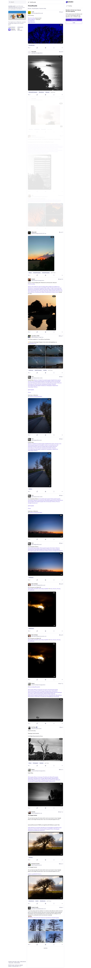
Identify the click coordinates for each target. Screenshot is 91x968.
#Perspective (30, 150)
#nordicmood (60, 550)
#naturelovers (50, 549)
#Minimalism (55, 691)
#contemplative (41, 445)
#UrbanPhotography (45, 151)
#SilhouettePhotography (33, 695)
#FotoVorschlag (31, 18)
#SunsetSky (47, 201)
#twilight (34, 443)
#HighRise (60, 147)
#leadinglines (49, 449)
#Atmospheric (38, 779)
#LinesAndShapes (37, 153)
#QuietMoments (52, 695)
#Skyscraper (52, 146)
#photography (31, 588)
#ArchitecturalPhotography (52, 148)
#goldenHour (30, 829)
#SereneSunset (31, 200)
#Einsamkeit (37, 687)
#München (36, 286)
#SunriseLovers (59, 290)
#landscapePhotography (45, 829)
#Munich (30, 286)
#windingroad (44, 447)
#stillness (35, 450)
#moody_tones (58, 443)
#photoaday (41, 588)
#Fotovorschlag (31, 687)
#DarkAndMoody (31, 779)
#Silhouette (52, 201)
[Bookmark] (54, 48)
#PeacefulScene (31, 696)
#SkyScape (40, 695)
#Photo (51, 829)
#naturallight (30, 450)
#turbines (54, 447)
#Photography (36, 144)
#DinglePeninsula (57, 827)
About (16, 961)
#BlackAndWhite (47, 693)
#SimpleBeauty (50, 696)
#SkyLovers (59, 289)
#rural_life (56, 445)
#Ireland (35, 829)
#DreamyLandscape (58, 692)
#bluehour (30, 443)
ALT (61, 42)
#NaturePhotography (56, 200)
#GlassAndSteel (55, 144)
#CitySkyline (36, 289)
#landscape (30, 446)
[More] (62, 48)
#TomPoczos (42, 144)
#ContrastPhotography (32, 147)
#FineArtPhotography (40, 691)
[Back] (28, 2)
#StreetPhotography (32, 148)
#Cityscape (38, 151)
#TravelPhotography (54, 151)
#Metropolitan (36, 150)
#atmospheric (52, 443)
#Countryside (56, 696)
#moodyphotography (32, 550)
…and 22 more (52, 92)
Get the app (17, 965)
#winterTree (42, 830)
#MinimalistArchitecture (41, 148)
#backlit (39, 827)
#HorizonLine (46, 695)
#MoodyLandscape (45, 779)
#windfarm (49, 447)
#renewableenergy (31, 449)
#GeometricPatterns (54, 147)
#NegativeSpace (48, 691)
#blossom (55, 446)
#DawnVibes (46, 290)
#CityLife (30, 146)
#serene (46, 445)
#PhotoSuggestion (32, 19)
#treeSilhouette (36, 830)
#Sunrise (46, 289)
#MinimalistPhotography (39, 693)
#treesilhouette (38, 447)
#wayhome (35, 446)
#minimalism (52, 548)
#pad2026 (46, 588)
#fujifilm (43, 292)
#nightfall (47, 443)
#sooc (57, 292)
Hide (61, 24)
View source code (15, 966)
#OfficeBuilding (59, 150)
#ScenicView (54, 289)
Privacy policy (11, 962)
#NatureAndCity (52, 290)
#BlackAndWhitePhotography (44, 147)
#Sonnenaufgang (42, 286)
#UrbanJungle (31, 153)
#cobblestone (43, 449)
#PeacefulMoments (50, 286)
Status (18, 961)
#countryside (51, 445)
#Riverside (36, 290)
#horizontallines (56, 549)
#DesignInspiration (59, 146)
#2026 (29, 827)
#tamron (54, 292)
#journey (39, 446)
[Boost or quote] (37, 48)
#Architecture (41, 146)
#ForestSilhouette (31, 201)
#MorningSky (47, 288)
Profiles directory (23, 961)
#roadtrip (43, 446)
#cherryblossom (31, 447)
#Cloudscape (37, 200)
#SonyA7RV (30, 830)
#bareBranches (44, 827)
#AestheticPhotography (53, 689)
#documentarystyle (41, 550)
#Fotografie (30, 144)
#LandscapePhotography (39, 288)
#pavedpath (38, 449)
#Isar (33, 286)
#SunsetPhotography (40, 201)
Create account (74, 19)
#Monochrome (45, 153)
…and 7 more (46, 763)
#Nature (35, 689)
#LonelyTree (45, 689)
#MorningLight (31, 290)
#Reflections (57, 286)
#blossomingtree (49, 446)
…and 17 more (49, 129)
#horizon (51, 550)
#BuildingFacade (52, 150)
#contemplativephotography (34, 548)
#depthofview (55, 449)
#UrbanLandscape (57, 288)
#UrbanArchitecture (32, 151)
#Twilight (52, 288)
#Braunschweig (48, 144)
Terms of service (17, 962)
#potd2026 (36, 588)
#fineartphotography (39, 549)
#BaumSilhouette (31, 22)
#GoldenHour (57, 201)
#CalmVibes (37, 696)
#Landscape (40, 689)
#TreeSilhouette (31, 20)
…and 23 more (50, 370)
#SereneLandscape (32, 691)
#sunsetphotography (40, 443)
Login (74, 22)
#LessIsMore (30, 693)
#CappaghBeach (50, 827)
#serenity (45, 549)
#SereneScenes (31, 292)
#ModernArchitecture (44, 150)
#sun (51, 588)
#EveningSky (42, 200)
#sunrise (55, 588)
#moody (58, 588)
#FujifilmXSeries (48, 292)
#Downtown (47, 146)
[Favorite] (45, 48)
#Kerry (38, 829)
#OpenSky (53, 693)
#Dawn (49, 289)
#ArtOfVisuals (52, 779)
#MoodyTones (31, 289)
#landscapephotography (33, 445)
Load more (45, 948)
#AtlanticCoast (34, 827)
